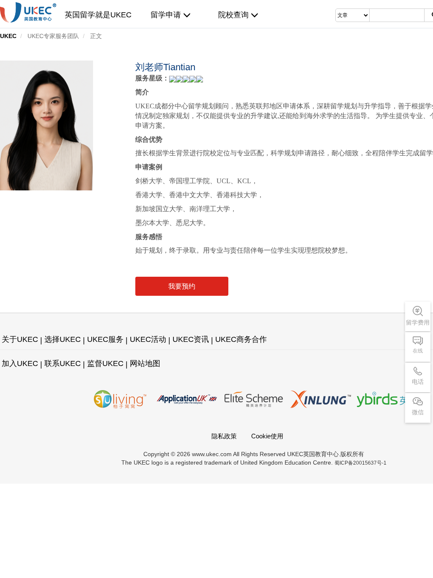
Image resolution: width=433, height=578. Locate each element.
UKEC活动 (148, 339)
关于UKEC (20, 339)
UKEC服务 (105, 339)
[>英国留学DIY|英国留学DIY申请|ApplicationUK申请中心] (186, 399)
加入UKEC (20, 363)
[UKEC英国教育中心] (28, 12)
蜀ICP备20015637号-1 (360, 463)
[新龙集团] (320, 399)
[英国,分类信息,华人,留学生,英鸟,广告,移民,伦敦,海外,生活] (387, 399)
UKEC (8, 36)
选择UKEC (62, 339)
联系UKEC (62, 363)
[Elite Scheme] (253, 399)
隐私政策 (224, 436)
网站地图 (145, 363)
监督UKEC (105, 363)
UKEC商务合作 (241, 339)
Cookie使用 (267, 436)
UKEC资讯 (191, 339)
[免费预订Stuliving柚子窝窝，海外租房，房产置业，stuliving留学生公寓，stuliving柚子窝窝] (120, 399)
